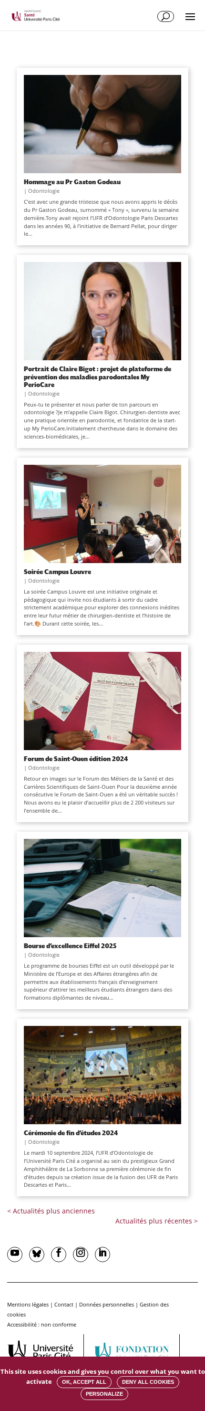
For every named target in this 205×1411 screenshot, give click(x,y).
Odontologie (44, 190)
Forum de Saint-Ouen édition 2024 (76, 759)
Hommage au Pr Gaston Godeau (72, 182)
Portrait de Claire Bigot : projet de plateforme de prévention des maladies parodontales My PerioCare (97, 376)
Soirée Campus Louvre (57, 571)
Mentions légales (28, 1304)
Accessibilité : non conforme (41, 1324)
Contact (63, 1304)
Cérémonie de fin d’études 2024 (71, 1133)
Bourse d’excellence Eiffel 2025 (70, 946)
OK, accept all (84, 1382)
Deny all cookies (148, 1382)
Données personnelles (106, 1304)
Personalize (104, 1394)
